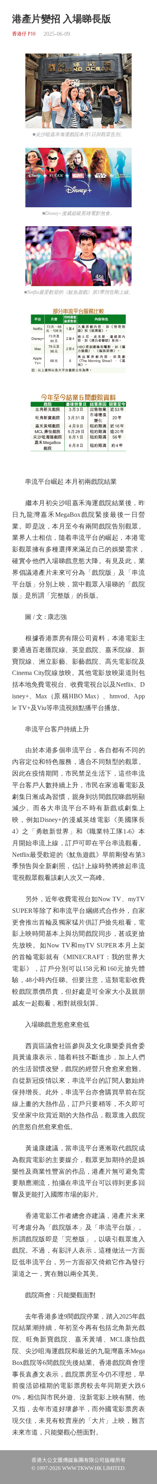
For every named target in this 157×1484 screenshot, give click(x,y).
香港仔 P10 (23, 34)
